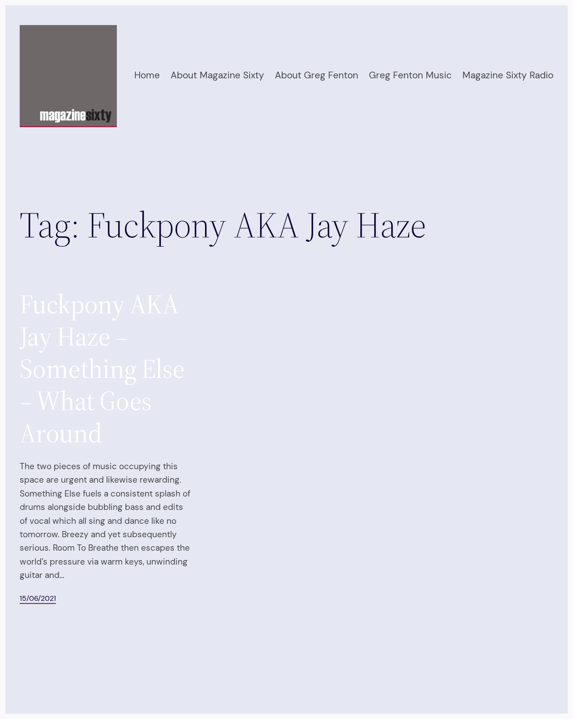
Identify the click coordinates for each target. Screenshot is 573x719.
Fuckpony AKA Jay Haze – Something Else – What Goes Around (102, 368)
